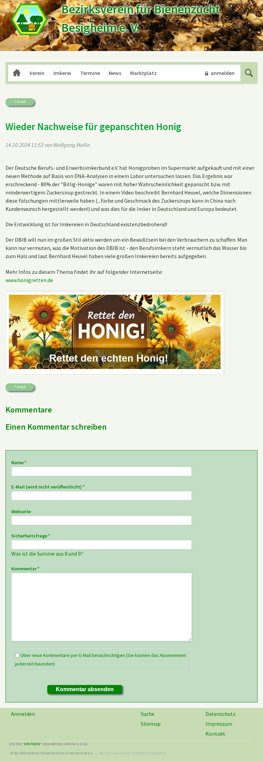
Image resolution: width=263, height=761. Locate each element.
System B (32, 744)
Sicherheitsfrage (30, 535)
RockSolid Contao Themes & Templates (132, 753)
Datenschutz (220, 713)
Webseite (21, 511)
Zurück (21, 101)
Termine (90, 72)
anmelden (223, 72)
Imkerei (62, 72)
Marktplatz (143, 72)
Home (16, 73)
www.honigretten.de (29, 280)
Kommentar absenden (85, 689)
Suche (249, 73)
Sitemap (151, 723)
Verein (37, 72)
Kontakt (215, 733)
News (115, 72)
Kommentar (25, 568)
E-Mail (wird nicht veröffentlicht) (48, 486)
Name (23, 462)
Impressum (218, 723)
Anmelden (23, 713)
